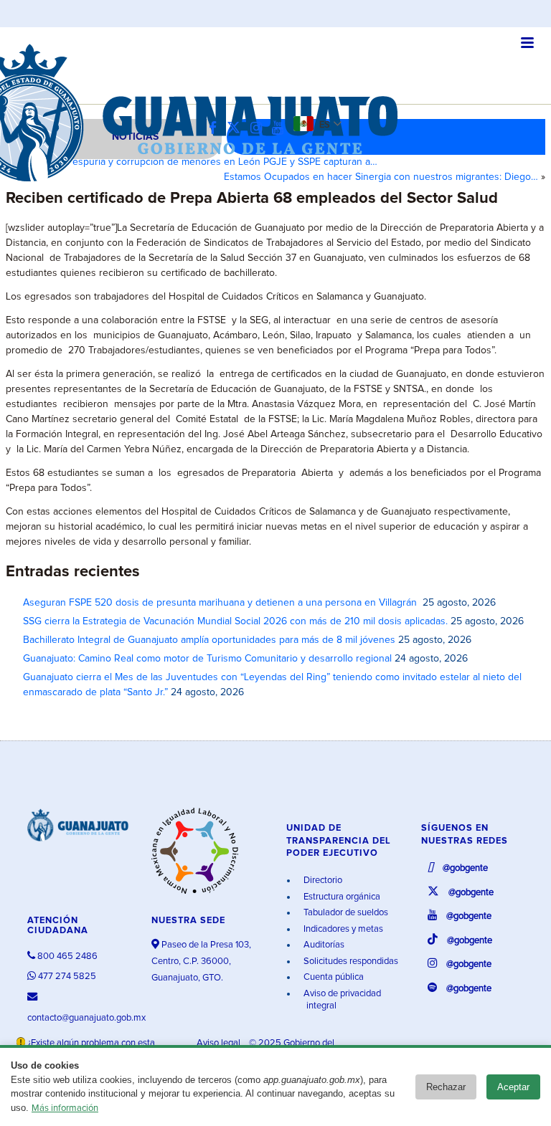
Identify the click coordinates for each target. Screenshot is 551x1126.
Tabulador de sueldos (344, 912)
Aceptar (513, 1087)
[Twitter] (237, 128)
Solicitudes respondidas (349, 961)
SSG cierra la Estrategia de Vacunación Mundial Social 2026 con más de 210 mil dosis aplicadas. (235, 621)
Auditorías (322, 945)
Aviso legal (219, 1043)
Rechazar (446, 1087)
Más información (65, 1108)
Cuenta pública (332, 977)
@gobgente (464, 868)
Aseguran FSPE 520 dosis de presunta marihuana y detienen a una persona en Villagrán (221, 603)
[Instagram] (259, 128)
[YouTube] (281, 128)
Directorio (321, 880)
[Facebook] (216, 128)
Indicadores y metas (342, 929)
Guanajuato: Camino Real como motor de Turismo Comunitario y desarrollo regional (207, 659)
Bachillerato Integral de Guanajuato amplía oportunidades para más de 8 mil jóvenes (209, 640)
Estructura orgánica (340, 897)
